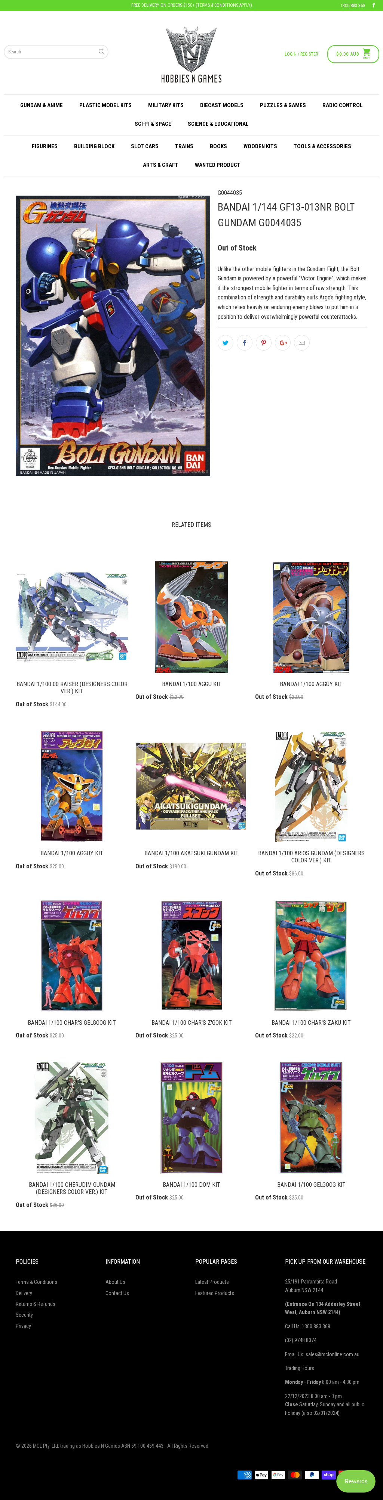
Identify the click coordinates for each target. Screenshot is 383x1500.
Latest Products (212, 1282)
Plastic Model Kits (105, 105)
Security (24, 1315)
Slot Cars (145, 146)
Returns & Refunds (35, 1304)
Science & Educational (218, 124)
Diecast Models (221, 105)
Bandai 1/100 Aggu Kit (191, 617)
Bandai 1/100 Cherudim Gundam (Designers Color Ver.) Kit (72, 1117)
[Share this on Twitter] (225, 343)
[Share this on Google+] (283, 343)
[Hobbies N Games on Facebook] (374, 5)
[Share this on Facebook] (244, 343)
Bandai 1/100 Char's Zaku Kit (311, 955)
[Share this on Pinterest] (264, 343)
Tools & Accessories (322, 146)
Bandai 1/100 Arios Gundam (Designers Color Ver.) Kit (311, 786)
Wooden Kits (260, 146)
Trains (184, 146)
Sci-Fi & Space (153, 124)
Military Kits (166, 105)
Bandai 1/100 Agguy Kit (311, 617)
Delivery (24, 1293)
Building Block (94, 146)
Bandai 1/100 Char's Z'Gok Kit (191, 955)
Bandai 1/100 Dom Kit (191, 1117)
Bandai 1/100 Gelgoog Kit (311, 1117)
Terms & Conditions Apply (224, 5)
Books (218, 146)
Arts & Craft (160, 165)
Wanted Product (217, 165)
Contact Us (117, 1293)
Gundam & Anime (41, 105)
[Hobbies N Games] (191, 54)
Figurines (45, 146)
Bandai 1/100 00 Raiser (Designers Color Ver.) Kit (72, 617)
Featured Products (214, 1293)
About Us (115, 1282)
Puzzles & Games (283, 105)
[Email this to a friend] (302, 343)
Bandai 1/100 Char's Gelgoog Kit (72, 955)
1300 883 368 (352, 5)
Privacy (23, 1326)
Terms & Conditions (36, 1282)
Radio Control (342, 105)
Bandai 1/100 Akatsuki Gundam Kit (191, 786)
